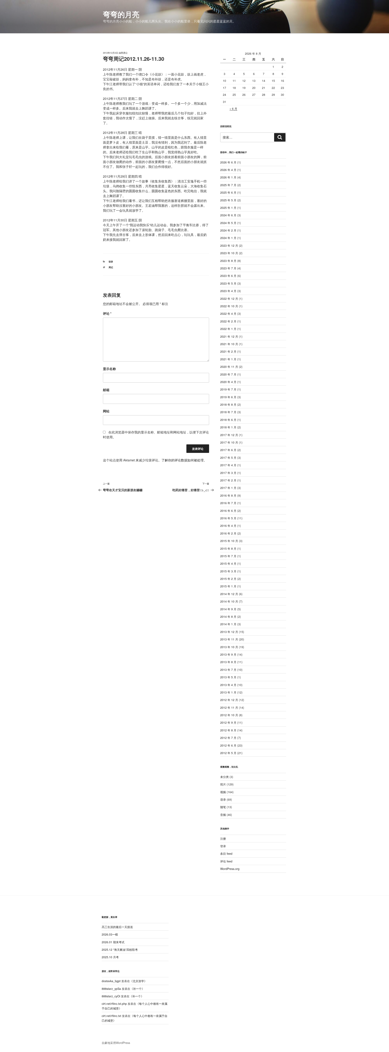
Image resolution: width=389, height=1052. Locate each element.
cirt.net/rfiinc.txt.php (114, 1004)
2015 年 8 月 (228, 548)
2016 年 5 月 (228, 518)
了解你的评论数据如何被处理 (182, 460)
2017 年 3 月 (228, 473)
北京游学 (138, 981)
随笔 (223, 807)
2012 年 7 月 (228, 738)
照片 (223, 784)
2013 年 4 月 (228, 685)
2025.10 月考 (110, 957)
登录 (223, 846)
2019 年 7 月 (228, 389)
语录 (111, 261)
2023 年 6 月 (228, 276)
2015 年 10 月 (229, 541)
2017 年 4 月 (228, 465)
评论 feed (226, 861)
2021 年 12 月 (229, 336)
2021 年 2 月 (228, 351)
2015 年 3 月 (228, 571)
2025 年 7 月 (228, 185)
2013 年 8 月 (228, 662)
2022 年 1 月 (228, 329)
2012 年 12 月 (229, 700)
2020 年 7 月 (228, 374)
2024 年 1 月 (228, 238)
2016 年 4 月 (228, 526)
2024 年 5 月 (228, 223)
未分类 (224, 777)
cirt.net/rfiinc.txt (111, 1016)
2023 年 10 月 (229, 253)
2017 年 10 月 (229, 442)
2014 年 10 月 (229, 601)
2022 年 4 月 (228, 314)
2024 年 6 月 (228, 215)
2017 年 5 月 (228, 458)
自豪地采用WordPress (116, 1043)
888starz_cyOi (111, 996)
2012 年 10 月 (229, 715)
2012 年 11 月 (229, 707)
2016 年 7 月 (228, 503)
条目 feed (226, 853)
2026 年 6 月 (228, 162)
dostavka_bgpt (111, 981)
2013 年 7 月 (228, 670)
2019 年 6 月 (228, 397)
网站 (106, 411)
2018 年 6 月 (228, 420)
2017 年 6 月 (228, 450)
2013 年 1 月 (228, 692)
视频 (223, 792)
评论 (107, 313)
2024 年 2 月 (228, 230)
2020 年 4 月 (228, 382)
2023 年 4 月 (228, 291)
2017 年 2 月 (228, 480)
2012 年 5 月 (228, 753)
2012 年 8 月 (228, 730)
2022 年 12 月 (229, 299)
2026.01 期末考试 (113, 942)
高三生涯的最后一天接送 (117, 927)
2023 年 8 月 (228, 261)
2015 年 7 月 (228, 556)
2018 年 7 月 (228, 412)
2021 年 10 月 (229, 344)
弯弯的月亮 (121, 14)
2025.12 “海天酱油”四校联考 (120, 949)
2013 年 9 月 (228, 654)
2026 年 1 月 (228, 177)
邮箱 (106, 389)
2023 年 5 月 (228, 283)
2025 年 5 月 (228, 200)
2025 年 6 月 (228, 192)
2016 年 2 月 (228, 533)
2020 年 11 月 (229, 367)
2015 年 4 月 (228, 563)
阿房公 (124, 52)
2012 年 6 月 (228, 745)
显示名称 (109, 368)
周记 (111, 267)
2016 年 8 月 (228, 495)
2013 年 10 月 (229, 647)
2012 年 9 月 (228, 722)
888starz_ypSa (111, 989)
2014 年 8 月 (228, 617)
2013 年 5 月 (228, 677)
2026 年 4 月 (228, 170)
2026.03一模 (110, 934)
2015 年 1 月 (228, 586)
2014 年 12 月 (229, 594)
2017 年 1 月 (228, 488)
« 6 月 (233, 109)
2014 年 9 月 (228, 609)
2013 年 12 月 (229, 632)
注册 (223, 838)
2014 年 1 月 (228, 624)
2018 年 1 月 (228, 427)
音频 (223, 815)
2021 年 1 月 (228, 359)
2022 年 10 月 (229, 306)
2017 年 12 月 (229, 435)
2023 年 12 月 (229, 245)
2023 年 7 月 (228, 268)
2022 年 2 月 (228, 321)
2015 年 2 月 (228, 579)
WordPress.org (229, 869)
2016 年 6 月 (228, 511)
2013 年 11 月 (229, 639)
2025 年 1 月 (228, 208)
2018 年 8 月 (228, 404)
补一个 (137, 989)
